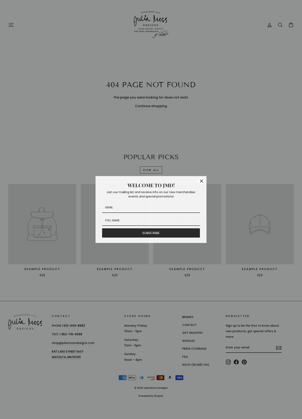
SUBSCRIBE (151, 233)
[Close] (201, 181)
